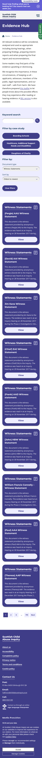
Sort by (5, 174)
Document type (9, 164)
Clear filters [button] (10, 188)
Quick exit (40, 29)
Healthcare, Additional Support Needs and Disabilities (21, 144)
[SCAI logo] (11, 639)
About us (6, 647)
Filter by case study (13, 128)
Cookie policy (8, 669)
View (21, 239)
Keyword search (11, 114)
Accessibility (8, 651)
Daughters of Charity (21, 153)
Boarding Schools (21, 136)
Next (33, 615)
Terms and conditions (12, 664)
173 (27, 615)
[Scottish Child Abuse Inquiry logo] (9, 16)
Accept (18, 749)
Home (7, 36)
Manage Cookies (18, 754)
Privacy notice (8, 660)
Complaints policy (10, 656)
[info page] (40, 37)
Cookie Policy (10, 737)
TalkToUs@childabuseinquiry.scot (14, 693)
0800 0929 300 (7, 700)
